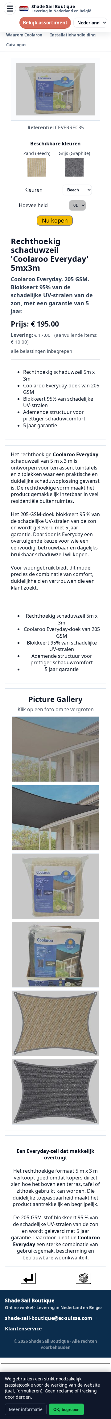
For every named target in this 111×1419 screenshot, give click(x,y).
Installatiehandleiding (73, 35)
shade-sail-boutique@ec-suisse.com (48, 1318)
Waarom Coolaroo (24, 35)
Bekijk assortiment (45, 22)
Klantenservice (23, 1328)
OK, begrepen (66, 1409)
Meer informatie (26, 1409)
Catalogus (16, 45)
